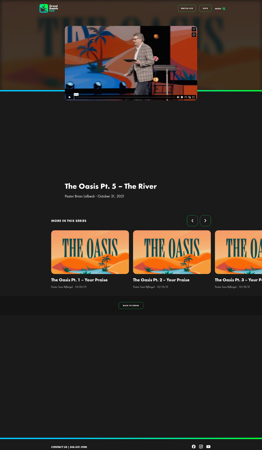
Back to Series (131, 305)
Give (205, 8)
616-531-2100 (78, 447)
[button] (192, 220)
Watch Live (187, 8)
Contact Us (59, 447)
